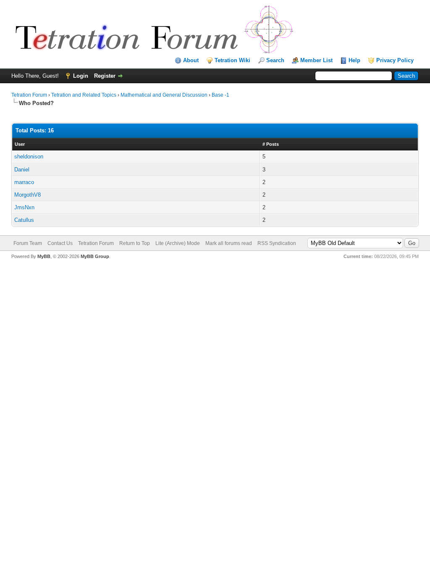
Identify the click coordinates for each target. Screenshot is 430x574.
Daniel (21, 169)
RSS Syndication (276, 243)
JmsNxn (24, 207)
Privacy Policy (395, 60)
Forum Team (27, 243)
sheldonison (28, 156)
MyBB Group (95, 256)
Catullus (24, 220)
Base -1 (220, 95)
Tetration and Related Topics (83, 95)
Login (80, 76)
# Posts (270, 144)
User (20, 144)
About (191, 60)
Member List (316, 60)
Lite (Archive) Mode (177, 243)
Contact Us (60, 243)
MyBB (43, 256)
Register (104, 76)
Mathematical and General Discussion (164, 95)
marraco (24, 182)
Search (275, 60)
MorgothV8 (27, 195)
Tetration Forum (29, 95)
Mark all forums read (228, 243)
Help (354, 60)
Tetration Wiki (232, 60)
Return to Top (134, 243)
